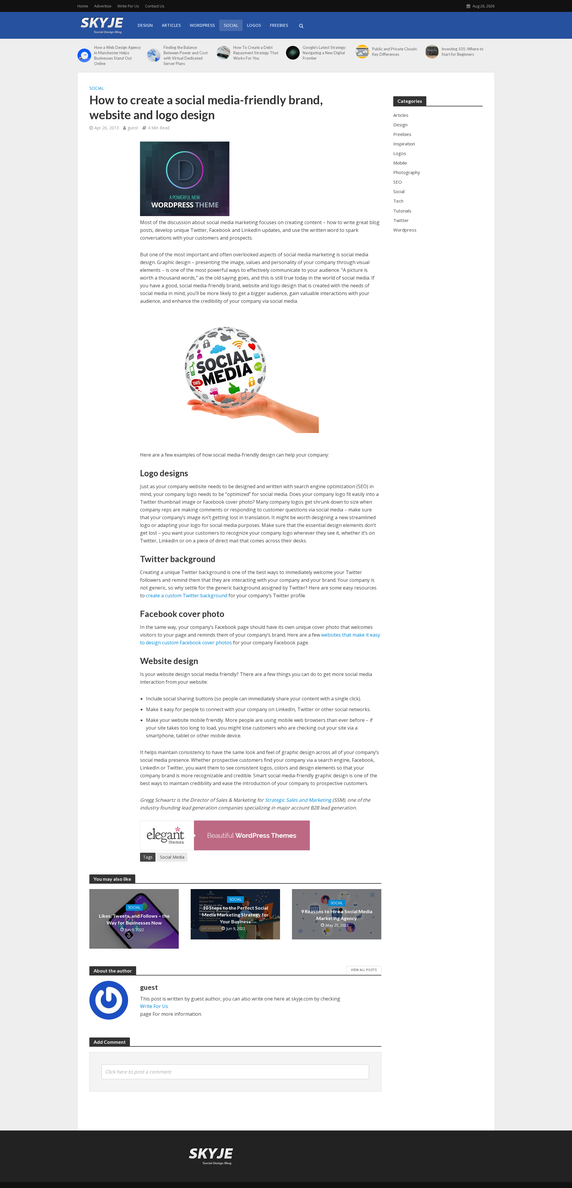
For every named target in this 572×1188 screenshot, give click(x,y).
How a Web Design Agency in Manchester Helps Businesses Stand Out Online (117, 55)
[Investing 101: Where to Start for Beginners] (432, 51)
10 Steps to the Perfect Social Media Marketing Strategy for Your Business (235, 914)
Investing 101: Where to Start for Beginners (463, 51)
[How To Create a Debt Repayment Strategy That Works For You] (223, 53)
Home (82, 6)
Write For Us (128, 6)
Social (231, 25)
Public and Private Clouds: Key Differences (394, 51)
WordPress (202, 25)
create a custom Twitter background (186, 595)
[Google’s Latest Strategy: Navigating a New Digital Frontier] (293, 53)
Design (145, 25)
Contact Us (154, 6)
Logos (254, 25)
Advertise (102, 6)
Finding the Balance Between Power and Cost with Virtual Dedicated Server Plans (186, 55)
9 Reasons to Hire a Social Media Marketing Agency (336, 914)
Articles (171, 25)
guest (133, 128)
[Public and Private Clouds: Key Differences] (362, 51)
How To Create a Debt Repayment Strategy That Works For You (255, 53)
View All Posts (364, 969)
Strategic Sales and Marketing (298, 800)
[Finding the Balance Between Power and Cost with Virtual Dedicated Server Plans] (154, 55)
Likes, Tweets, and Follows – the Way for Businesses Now (134, 919)
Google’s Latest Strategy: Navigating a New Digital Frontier (324, 53)
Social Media (172, 857)
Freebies (279, 25)
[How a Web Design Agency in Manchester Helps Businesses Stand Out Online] (84, 55)
